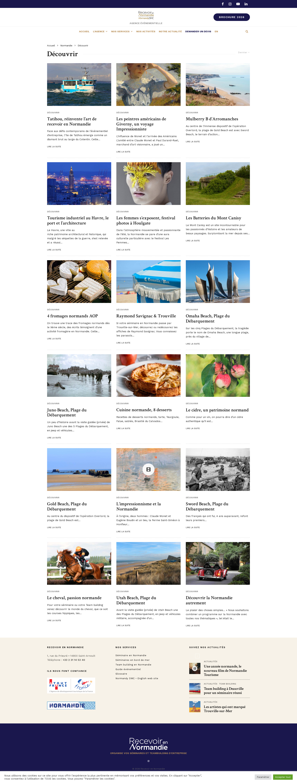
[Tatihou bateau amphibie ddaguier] (79, 84)
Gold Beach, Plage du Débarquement (67, 506)
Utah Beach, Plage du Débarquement (136, 600)
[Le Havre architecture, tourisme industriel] (79, 183)
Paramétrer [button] (263, 777)
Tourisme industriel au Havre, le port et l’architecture (78, 220)
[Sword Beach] (218, 469)
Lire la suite (54, 146)
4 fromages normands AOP (72, 316)
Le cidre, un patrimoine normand (217, 410)
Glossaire (121, 673)
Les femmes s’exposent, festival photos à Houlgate (145, 220)
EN (216, 31)
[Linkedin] (246, 4)
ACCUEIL (84, 31)
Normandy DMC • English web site (137, 678)
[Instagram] (230, 4)
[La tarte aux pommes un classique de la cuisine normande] (148, 375)
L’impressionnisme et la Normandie (138, 506)
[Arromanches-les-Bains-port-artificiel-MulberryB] (218, 84)
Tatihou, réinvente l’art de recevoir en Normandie (72, 121)
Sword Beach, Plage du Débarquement (207, 506)
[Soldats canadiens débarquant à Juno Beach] (79, 375)
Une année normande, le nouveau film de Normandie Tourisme (225, 670)
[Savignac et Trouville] (194, 706)
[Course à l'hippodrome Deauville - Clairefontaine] (79, 563)
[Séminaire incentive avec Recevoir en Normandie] (218, 563)
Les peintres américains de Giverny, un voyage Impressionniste (141, 124)
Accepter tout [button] (283, 777)
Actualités (210, 661)
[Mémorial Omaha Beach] (218, 281)
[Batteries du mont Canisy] (218, 183)
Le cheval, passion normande (74, 597)
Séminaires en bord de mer (133, 660)
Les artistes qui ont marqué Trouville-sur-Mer (224, 709)
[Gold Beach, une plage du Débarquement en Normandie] (79, 469)
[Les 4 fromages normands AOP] (79, 281)
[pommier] (218, 375)
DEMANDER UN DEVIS (198, 31)
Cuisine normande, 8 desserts (144, 409)
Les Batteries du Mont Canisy (213, 218)
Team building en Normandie (133, 664)
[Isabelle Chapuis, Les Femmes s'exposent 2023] (148, 183)
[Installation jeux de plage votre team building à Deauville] (194, 688)
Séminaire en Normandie (131, 655)
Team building (227, 684)
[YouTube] (238, 4)
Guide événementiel (128, 669)
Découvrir (53, 112)
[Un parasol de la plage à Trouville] (148, 281)
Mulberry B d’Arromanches (212, 119)
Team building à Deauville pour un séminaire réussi (224, 691)
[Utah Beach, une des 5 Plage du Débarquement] (148, 563)
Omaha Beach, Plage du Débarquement (208, 318)
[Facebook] (222, 4)
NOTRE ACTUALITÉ (170, 31)
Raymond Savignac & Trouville (146, 316)
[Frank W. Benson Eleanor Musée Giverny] (148, 84)
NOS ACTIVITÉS (145, 31)
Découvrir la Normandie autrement (209, 600)
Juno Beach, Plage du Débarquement (67, 412)
